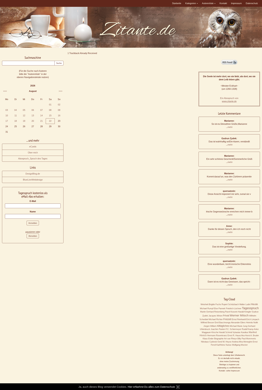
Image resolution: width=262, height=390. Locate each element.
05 (24, 110)
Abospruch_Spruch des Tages (32, 158)
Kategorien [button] (190, 3)
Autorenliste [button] (208, 3)
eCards (32, 146)
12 (24, 115)
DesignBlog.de (33, 174)
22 (50, 121)
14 (41, 115)
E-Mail (33, 201)
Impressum (236, 3)
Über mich (33, 152)
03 (6, 110)
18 (15, 121)
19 (24, 121)
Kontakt (223, 3)
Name (33, 211)
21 (41, 121)
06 (33, 110)
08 (50, 110)
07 (41, 110)
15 (50, 115)
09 (59, 110)
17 (6, 121)
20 (33, 121)
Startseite (176, 3)
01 (50, 104)
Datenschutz (252, 3)
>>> (60, 91)
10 (6, 115)
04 (15, 110)
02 (59, 104)
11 (15, 115)
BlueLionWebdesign (33, 180)
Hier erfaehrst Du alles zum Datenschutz (151, 386)
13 (33, 115)
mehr (230, 127)
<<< (5, 91)
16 (59, 115)
